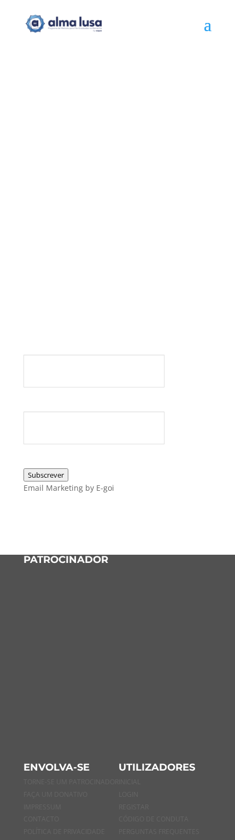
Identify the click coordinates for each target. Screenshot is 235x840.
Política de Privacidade (64, 831)
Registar (134, 807)
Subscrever (46, 475)
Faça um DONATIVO (55, 794)
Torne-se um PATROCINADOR (71, 781)
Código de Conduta (154, 819)
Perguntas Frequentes (159, 831)
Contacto (41, 819)
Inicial (129, 781)
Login (128, 794)
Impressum (42, 807)
